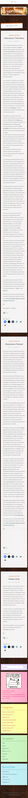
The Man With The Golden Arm (9, 774)
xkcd (14, 308)
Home (3, 743)
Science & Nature (14, 35)
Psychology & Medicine (7, 720)
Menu (15, 2)
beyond (5, 290)
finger (4, 469)
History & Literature (6, 712)
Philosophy (4, 717)
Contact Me (5, 759)
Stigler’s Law (5, 777)
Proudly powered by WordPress (11, 792)
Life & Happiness (6, 714)
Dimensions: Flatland (14, 344)
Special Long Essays (6, 728)
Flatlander (13, 107)
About (3, 756)
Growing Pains (5, 782)
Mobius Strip (14, 579)
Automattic (17, 794)
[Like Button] (4, 313)
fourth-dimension (18, 515)
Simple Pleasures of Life (7, 725)
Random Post (5, 748)
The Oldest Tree (6, 779)
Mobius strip (19, 120)
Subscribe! (4, 753)
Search (4, 745)
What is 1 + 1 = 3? (6, 751)
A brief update (5, 771)
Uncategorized (5, 730)
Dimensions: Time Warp (14, 38)
